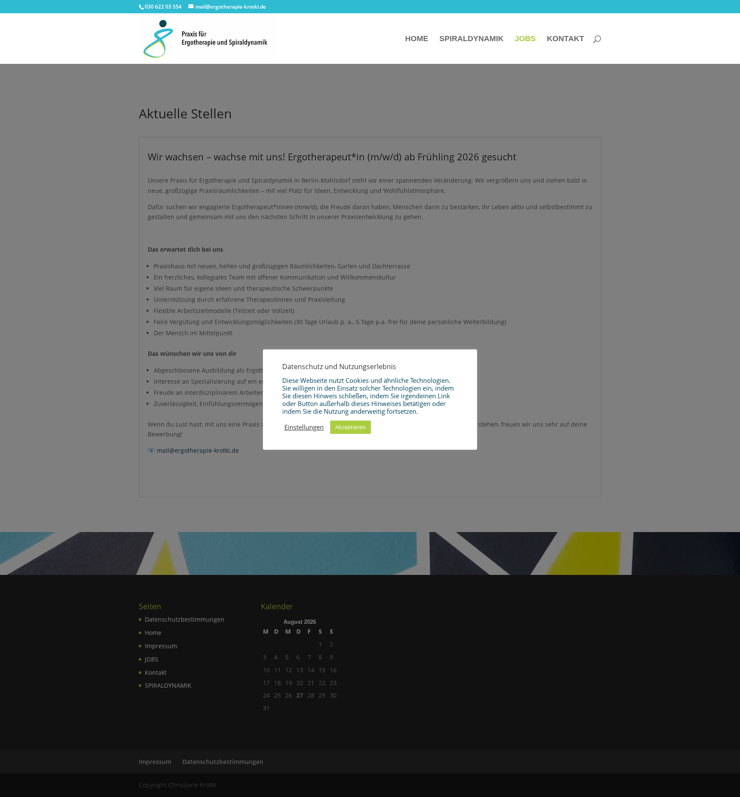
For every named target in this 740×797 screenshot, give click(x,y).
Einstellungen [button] (304, 427)
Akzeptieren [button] (350, 427)
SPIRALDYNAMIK (471, 39)
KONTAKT (565, 39)
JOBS (525, 39)
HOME (416, 39)
